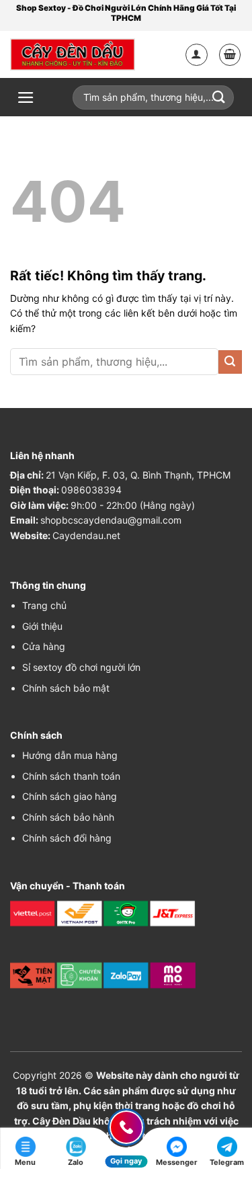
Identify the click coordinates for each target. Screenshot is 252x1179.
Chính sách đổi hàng (67, 838)
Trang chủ (44, 605)
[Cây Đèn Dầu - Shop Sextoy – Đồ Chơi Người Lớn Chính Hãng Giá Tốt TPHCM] (72, 54)
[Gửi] (230, 362)
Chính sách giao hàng (69, 796)
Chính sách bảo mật (66, 688)
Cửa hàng (43, 646)
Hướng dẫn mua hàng (70, 755)
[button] (230, 55)
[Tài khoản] (196, 55)
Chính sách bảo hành (68, 817)
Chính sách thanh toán (71, 776)
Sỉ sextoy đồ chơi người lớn (81, 667)
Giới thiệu (42, 626)
